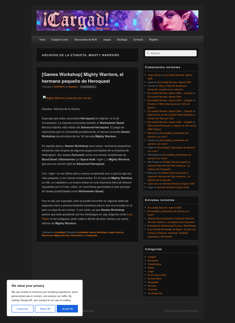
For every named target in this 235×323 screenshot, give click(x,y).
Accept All (67, 308)
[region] (45, 298)
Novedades (153, 282)
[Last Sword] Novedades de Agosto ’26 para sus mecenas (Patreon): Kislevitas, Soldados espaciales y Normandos (172, 233)
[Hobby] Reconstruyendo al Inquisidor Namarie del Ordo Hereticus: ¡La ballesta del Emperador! (169, 165)
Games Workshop (97, 232)
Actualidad (60, 232)
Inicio (42, 39)
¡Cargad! (152, 256)
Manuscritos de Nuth (85, 39)
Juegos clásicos (116, 232)
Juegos (107, 39)
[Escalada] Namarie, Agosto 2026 (174, 82)
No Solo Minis (155, 278)
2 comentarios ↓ (88, 86)
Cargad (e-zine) (59, 39)
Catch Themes (191, 310)
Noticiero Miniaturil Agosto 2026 (179, 183)
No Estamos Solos (157, 274)
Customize (22, 308)
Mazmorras (47, 235)
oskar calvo (153, 183)
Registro (153, 39)
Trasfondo (152, 289)
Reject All (45, 308)
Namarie (73, 86)
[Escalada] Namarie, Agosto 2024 (164, 96)
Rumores (152, 285)
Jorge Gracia (154, 74)
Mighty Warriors (62, 235)
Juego (151, 271)
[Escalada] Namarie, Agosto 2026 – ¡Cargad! (170, 93)
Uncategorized (155, 293)
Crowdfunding (154, 264)
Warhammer (77, 235)
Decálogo (122, 39)
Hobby (151, 267)
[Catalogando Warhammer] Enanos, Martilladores (172, 225)
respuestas (90, 235)
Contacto (138, 39)
